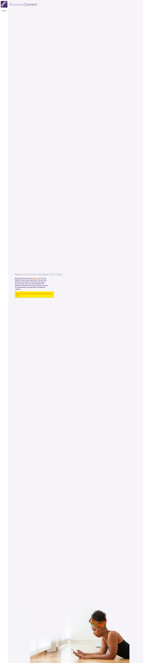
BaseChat (37, 278)
